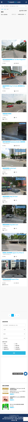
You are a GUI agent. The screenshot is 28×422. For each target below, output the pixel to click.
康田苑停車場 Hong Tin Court (10, 196)
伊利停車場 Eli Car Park (21, 234)
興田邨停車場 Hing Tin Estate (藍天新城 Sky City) (14, 86)
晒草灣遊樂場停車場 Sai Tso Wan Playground (14, 59)
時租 (5, 343)
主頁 (2, 9)
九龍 (5, 9)
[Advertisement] (14, 27)
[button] (25, 374)
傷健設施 (6, 347)
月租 (16, 343)
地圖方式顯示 (24, 10)
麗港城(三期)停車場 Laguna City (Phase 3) (13, 252)
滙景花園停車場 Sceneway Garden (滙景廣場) (14, 141)
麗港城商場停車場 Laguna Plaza (11, 279)
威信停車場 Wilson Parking (20, 149)
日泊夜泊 (6, 345)
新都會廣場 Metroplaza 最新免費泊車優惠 (17, 397)
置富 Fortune (23, 261)
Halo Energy (17, 261)
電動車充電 (6, 349)
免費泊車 (17, 345)
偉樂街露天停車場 (7, 113)
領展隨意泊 (17, 349)
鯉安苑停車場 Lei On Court (9, 168)
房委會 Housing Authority (20, 151)
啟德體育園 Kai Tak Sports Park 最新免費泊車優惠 (17, 389)
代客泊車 (17, 347)
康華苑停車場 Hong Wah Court (10, 224)
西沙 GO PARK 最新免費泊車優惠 (17, 404)
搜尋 (14, 353)
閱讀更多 (12, 394)
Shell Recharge (22, 123)
